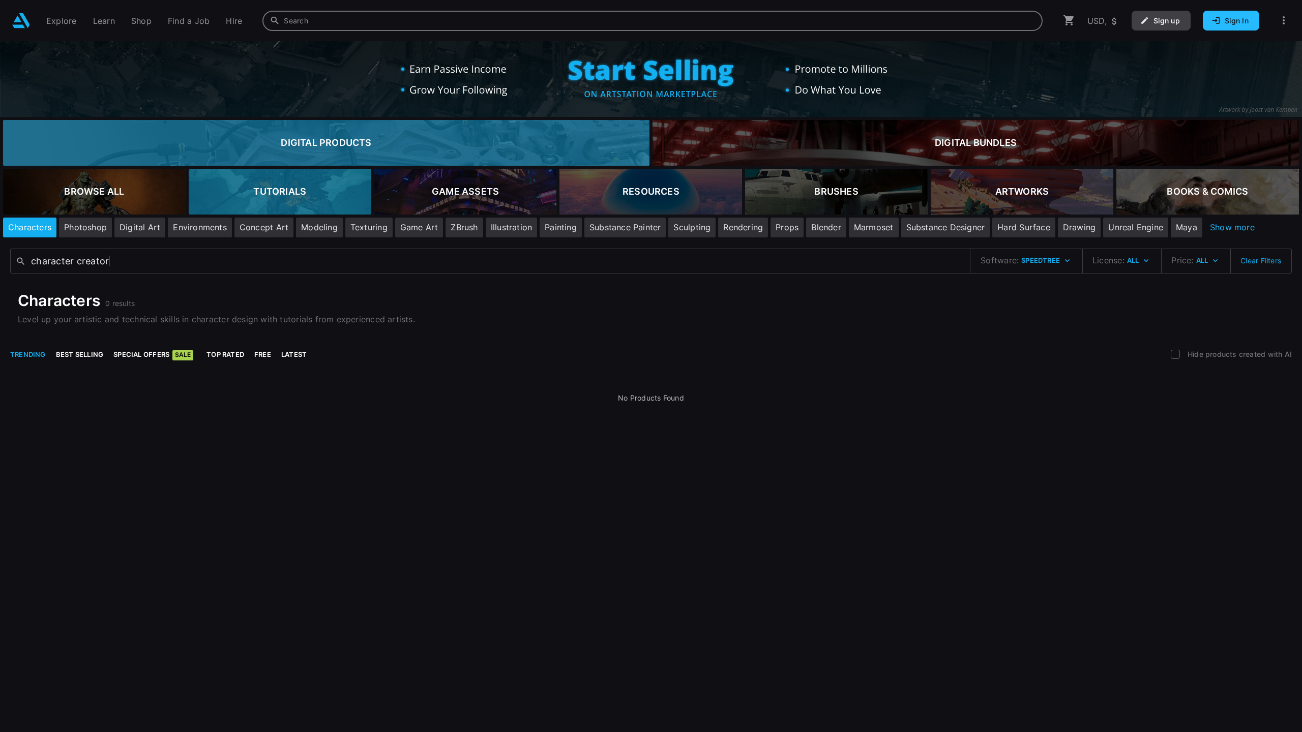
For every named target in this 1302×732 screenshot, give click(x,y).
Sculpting (692, 227)
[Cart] (1069, 20)
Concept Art (264, 227)
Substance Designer (945, 227)
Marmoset (874, 227)
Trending (28, 354)
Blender (826, 227)
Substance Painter (625, 227)
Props (787, 227)
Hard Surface (1023, 227)
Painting (561, 227)
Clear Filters (1260, 260)
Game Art (419, 227)
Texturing (369, 227)
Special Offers (152, 354)
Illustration (511, 227)
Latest (294, 354)
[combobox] (652, 21)
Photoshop (85, 227)
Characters (29, 227)
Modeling (319, 227)
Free (262, 354)
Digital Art (140, 227)
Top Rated (225, 354)
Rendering (743, 227)
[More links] (1284, 20)
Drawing (1079, 227)
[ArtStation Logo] (21, 20)
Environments (200, 227)
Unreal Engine (1135, 227)
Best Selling (80, 354)
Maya (1186, 227)
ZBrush (464, 227)
